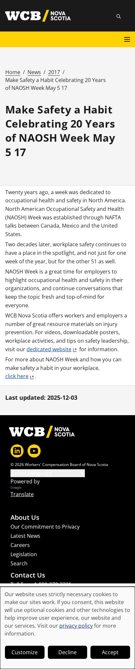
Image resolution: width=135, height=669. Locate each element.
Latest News (25, 536)
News (34, 72)
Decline (67, 652)
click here (17, 376)
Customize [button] (24, 652)
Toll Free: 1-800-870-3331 (40, 584)
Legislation (23, 554)
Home (12, 72)
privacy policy (76, 625)
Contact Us (27, 575)
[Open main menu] (127, 39)
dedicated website (49, 349)
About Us (24, 517)
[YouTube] (34, 450)
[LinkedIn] (17, 450)
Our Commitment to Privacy (45, 526)
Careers (20, 545)
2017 (54, 72)
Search (19, 563)
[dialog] (67, 628)
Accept (110, 652)
